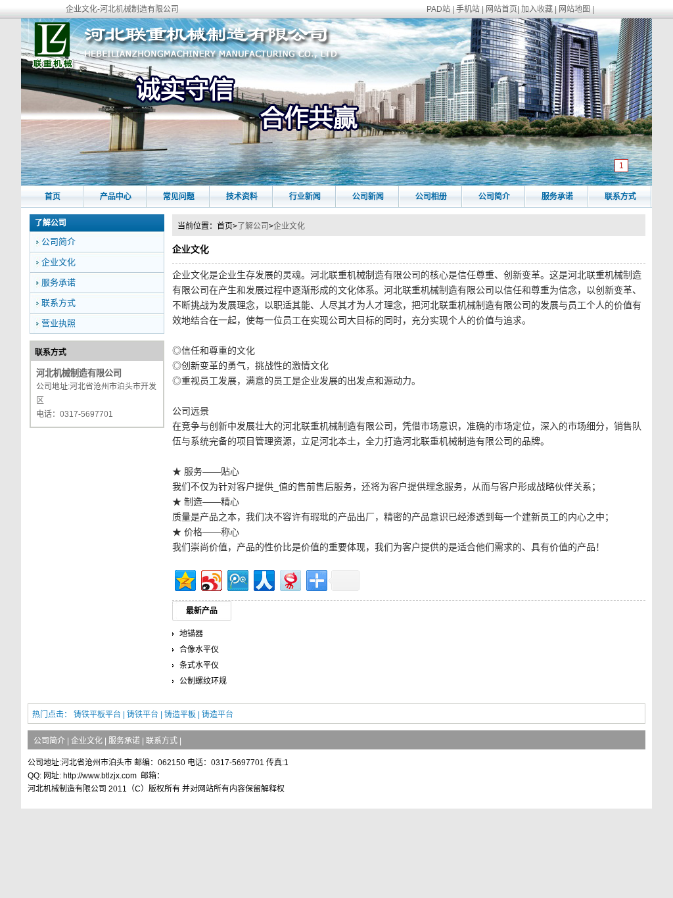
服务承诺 (557, 196)
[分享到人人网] (263, 579)
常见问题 (179, 196)
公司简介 (494, 196)
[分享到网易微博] (289, 579)
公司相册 (431, 196)
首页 (52, 196)
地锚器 (191, 633)
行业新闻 (305, 196)
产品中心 (115, 196)
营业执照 (58, 323)
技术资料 (242, 196)
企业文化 (289, 226)
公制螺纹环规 (203, 681)
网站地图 (574, 9)
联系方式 (620, 196)
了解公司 (253, 226)
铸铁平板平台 (97, 714)
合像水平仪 (199, 649)
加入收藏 (537, 9)
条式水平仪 (199, 665)
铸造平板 (180, 714)
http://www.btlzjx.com (100, 775)
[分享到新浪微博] (210, 579)
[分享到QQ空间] (184, 579)
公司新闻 (368, 196)
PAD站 (438, 9)
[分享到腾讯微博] (237, 579)
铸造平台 (217, 714)
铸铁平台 (142, 714)
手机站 (468, 9)
